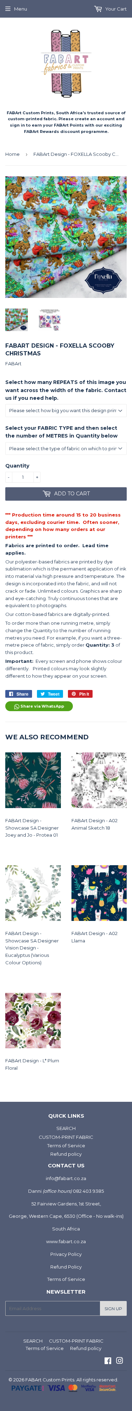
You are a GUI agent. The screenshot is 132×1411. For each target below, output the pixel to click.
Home (12, 154)
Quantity (17, 466)
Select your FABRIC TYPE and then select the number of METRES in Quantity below (61, 432)
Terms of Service (66, 1145)
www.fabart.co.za (66, 1241)
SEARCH (66, 1128)
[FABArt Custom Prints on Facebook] (108, 1361)
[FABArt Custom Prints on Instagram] (119, 1361)
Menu (20, 9)
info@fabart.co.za (66, 1178)
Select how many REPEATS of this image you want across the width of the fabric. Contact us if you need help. (65, 390)
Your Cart (115, 9)
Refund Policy (66, 1267)
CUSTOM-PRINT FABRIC (66, 1137)
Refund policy (66, 1154)
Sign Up (113, 1308)
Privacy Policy (66, 1254)
